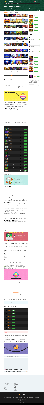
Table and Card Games (28, 10)
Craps (21, 10)
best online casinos (7, 187)
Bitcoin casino (15, 380)
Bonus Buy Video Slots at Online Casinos (33, 81)
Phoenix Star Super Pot (36, 69)
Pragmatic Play (11, 71)
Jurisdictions (15, 386)
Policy (24, 380)
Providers (5, 388)
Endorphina (35, 19)
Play (25, 161)
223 (18, 75)
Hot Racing (35, 59)
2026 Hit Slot (35, 25)
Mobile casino (15, 381)
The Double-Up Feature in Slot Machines (33, 82)
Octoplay (34, 29)
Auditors (15, 388)
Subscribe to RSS (22, 402)
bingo (7, 119)
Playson (23, 53)
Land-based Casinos (16, 384)
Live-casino (15, 382)
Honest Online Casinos (6, 383)
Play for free (7, 27)
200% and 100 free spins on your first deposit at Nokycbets (36, 75)
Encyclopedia (5, 389)
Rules (5, 385)
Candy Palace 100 (35, 62)
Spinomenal (17, 41)
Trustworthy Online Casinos (7, 381)
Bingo (33, 10)
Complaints (15, 383)
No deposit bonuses (6, 386)
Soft (14, 385)
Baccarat (18, 10)
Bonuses (12, 3)
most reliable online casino (16, 292)
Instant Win (36, 10)
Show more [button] (16, 73)
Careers (25, 381)
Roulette (13, 10)
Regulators (15, 387)
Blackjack (10, 10)
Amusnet (5, 18)
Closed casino (5, 380)
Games (9, 3)
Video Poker (16, 10)
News (18, 3)
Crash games (24, 10)
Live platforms (15, 390)
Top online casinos (6, 384)
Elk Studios (11, 29)
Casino (6, 3)
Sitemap (15, 389)
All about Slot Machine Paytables (32, 83)
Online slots (7, 10)
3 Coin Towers (35, 15)
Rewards (5, 387)
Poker (31, 10)
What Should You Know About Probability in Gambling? (34, 80)
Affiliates (25, 382)
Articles (15, 3)
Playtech (11, 59)
